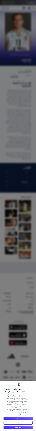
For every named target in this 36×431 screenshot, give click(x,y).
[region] (18, 406)
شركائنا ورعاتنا (15, 407)
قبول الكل (18, 418)
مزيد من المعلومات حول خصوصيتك (18, 414)
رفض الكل (18, 427)
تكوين (18, 422)
